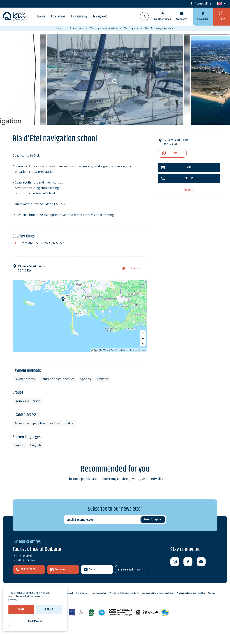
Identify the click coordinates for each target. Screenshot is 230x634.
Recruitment (81, 593)
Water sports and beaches (103, 28)
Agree (21, 609)
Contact (93, 569)
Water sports (131, 28)
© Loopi (142, 350)
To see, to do (100, 16)
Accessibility (200, 4)
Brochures (60, 569)
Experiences (58, 16)
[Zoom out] (143, 338)
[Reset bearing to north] (143, 344)
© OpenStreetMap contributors (123, 350)
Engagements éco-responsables (191, 593)
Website (189, 190)
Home (59, 28)
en (219, 4)
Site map (212, 593)
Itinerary (135, 268)
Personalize (35, 621)
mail (189, 167)
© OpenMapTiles (99, 350)
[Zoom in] (143, 333)
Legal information (98, 593)
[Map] (80, 316)
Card (175, 153)
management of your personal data (157, 593)
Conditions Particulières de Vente (124, 593)
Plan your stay (79, 16)
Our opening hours (132, 569)
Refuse (49, 609)
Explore (41, 16)
